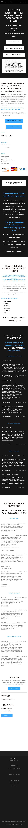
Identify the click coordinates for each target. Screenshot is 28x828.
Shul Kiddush (7, 301)
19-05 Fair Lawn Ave (6, 708)
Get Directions (14, 41)
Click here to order (14, 688)
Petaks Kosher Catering (16, 2)
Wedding (6, 303)
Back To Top (14, 758)
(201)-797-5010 (19, 684)
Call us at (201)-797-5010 (12, 318)
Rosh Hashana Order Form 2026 (14, 183)
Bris (5, 312)
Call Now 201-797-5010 (14, 48)
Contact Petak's (7, 715)
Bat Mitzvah (7, 308)
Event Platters (14, 127)
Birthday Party (7, 310)
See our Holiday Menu (14, 54)
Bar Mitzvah (7, 305)
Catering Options (14, 120)
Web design (8, 824)
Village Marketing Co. (17, 824)
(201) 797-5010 (7, 136)
